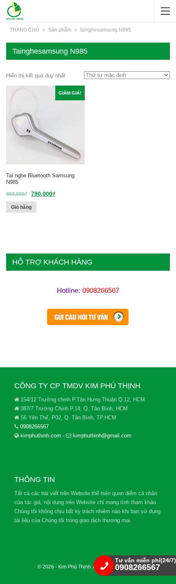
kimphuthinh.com (40, 435)
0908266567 (100, 290)
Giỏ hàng (21, 207)
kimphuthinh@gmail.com (102, 435)
